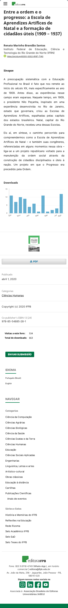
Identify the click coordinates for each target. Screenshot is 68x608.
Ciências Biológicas (16, 428)
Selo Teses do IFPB (16, 542)
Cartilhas (10, 488)
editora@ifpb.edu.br (39, 569)
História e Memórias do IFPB (21, 515)
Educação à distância (17, 482)
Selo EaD (10, 536)
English (8, 383)
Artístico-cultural (14, 471)
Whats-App (40, 566)
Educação (10, 449)
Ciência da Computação (18, 417)
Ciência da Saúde (15, 433)
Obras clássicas (14, 477)
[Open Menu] (5, 3)
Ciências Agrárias (15, 422)
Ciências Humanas (13, 295)
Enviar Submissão (20, 354)
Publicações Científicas (18, 493)
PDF (35, 261)
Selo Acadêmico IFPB (17, 531)
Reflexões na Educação (18, 520)
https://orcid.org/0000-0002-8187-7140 (25, 56)
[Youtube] (46, 584)
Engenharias (12, 460)
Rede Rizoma (12, 526)
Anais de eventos (17, 498)
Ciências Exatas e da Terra (20, 438)
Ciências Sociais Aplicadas (20, 455)
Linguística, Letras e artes (19, 466)
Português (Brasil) (13, 378)
